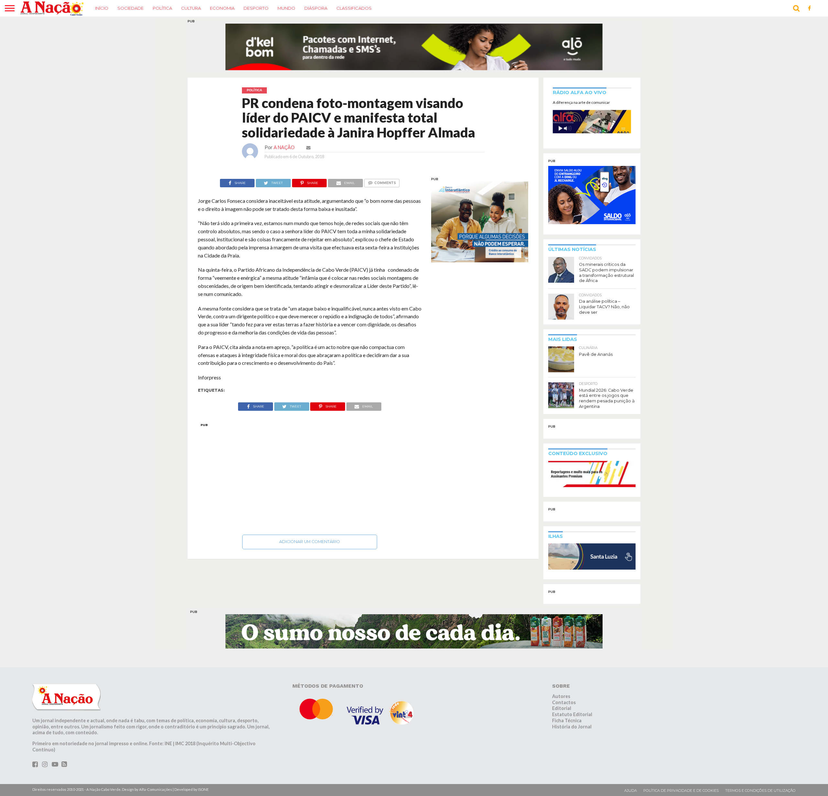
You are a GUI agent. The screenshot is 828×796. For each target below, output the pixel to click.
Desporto (256, 8)
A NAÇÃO (284, 147)
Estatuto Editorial (572, 714)
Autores (561, 696)
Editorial (561, 708)
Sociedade (130, 8)
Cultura (191, 8)
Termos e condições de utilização (760, 790)
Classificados (354, 8)
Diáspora (315, 8)
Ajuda (630, 790)
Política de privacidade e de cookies (681, 790)
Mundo (286, 8)
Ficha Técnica (567, 720)
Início (101, 8)
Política (162, 8)
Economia (222, 8)
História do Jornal (572, 726)
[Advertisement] (309, 477)
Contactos (564, 702)
